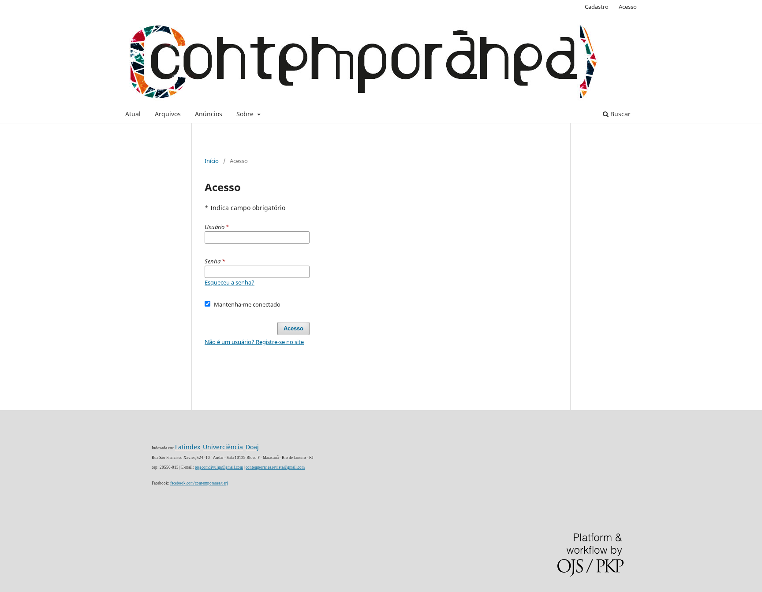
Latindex (187, 447)
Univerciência (223, 447)
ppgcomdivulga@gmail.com (219, 467)
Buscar (620, 114)
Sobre (245, 114)
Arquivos (168, 114)
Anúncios (208, 114)
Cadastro (597, 7)
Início (212, 161)
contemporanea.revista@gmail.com (275, 467)
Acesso (628, 7)
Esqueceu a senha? (229, 282)
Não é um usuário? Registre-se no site (254, 342)
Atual (133, 114)
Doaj (252, 447)
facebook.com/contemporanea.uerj (199, 483)
